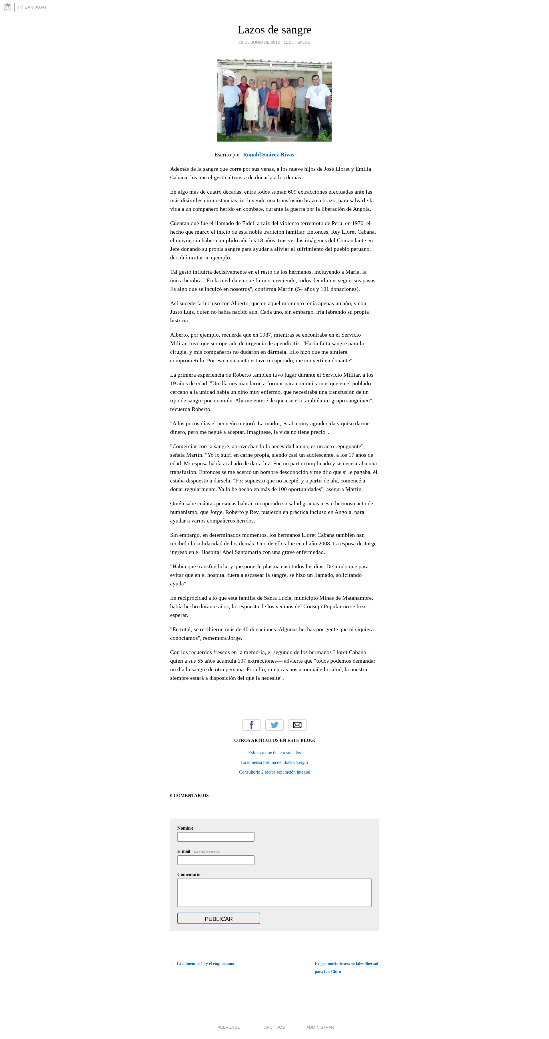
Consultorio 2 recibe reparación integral (274, 772)
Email (297, 725)
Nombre (185, 828)
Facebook (251, 725)
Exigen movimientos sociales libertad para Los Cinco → (346, 967)
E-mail (198, 851)
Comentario (188, 874)
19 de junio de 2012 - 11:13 (266, 42)
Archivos (274, 1027)
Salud (304, 42)
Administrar (320, 1027)
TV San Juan (31, 7)
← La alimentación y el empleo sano (203, 963)
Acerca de (229, 1027)
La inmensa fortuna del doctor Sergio (274, 762)
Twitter (274, 725)
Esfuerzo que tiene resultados (274, 752)
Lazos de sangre (275, 29)
